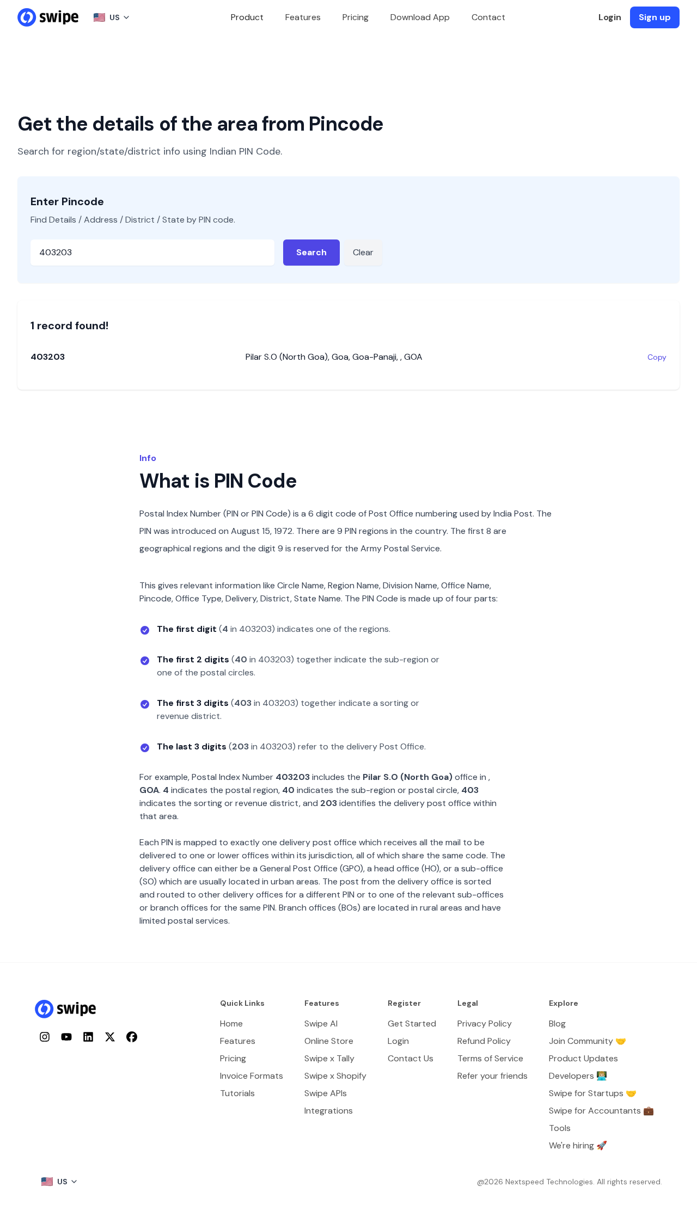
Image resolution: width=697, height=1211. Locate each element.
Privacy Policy (484, 1023)
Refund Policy (484, 1041)
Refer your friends (492, 1075)
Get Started (412, 1023)
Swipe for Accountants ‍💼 (601, 1110)
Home (231, 1023)
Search (311, 252)
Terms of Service (490, 1058)
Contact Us (410, 1058)
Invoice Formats (251, 1075)
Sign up (655, 17)
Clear (363, 252)
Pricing (356, 17)
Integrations (328, 1110)
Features (303, 17)
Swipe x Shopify (335, 1075)
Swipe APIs (325, 1093)
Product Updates (583, 1058)
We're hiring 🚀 (578, 1145)
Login (609, 17)
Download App (420, 17)
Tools (560, 1128)
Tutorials (237, 1093)
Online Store (328, 1041)
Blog (557, 1023)
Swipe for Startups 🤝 (593, 1093)
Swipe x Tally (329, 1058)
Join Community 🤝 (587, 1041)
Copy (657, 357)
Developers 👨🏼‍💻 (578, 1075)
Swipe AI (321, 1023)
